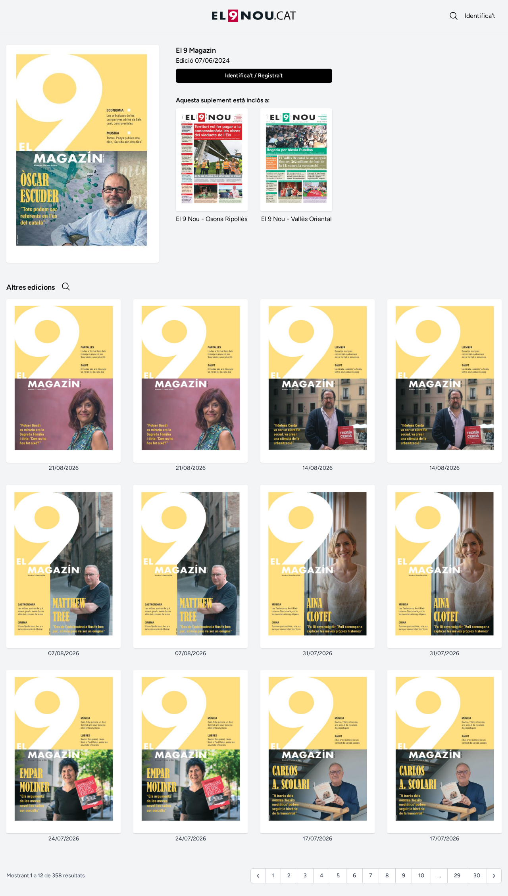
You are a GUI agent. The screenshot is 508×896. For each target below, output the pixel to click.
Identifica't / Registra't (254, 75)
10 (421, 875)
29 (457, 875)
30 (476, 875)
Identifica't (480, 15)
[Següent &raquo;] (494, 875)
